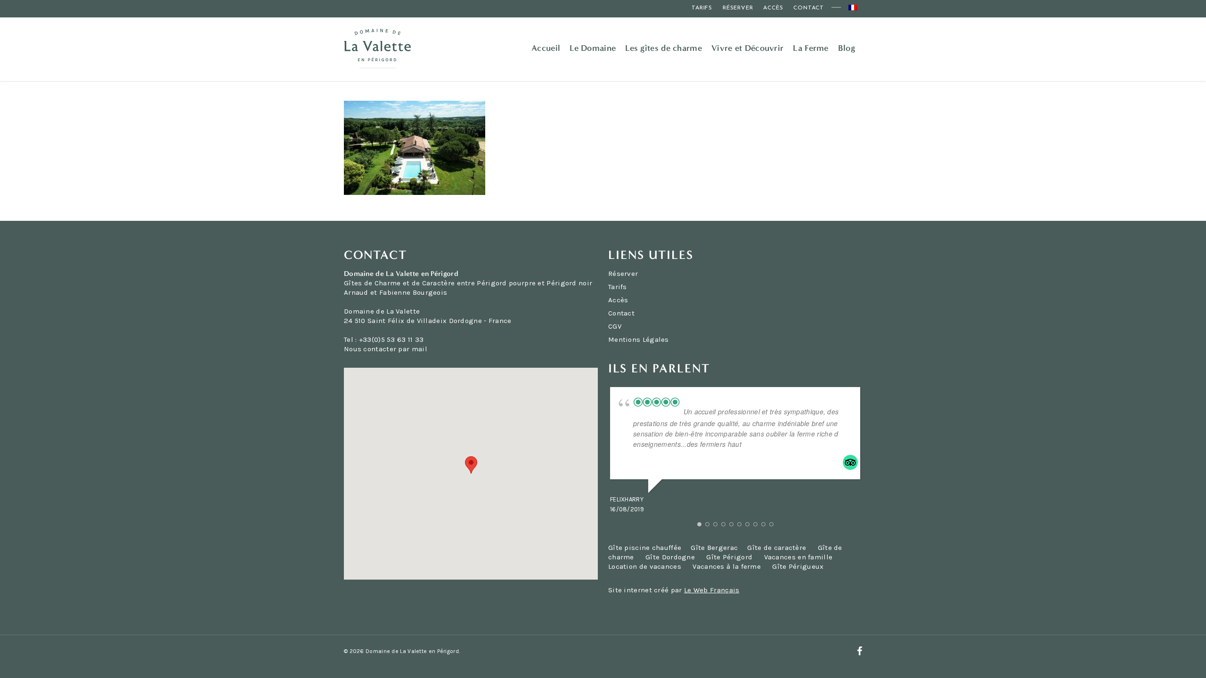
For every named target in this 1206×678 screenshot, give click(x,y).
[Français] (853, 8)
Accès (773, 8)
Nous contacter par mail (385, 349)
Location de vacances (644, 566)
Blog (846, 48)
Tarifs (702, 8)
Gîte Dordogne (670, 557)
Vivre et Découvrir (747, 48)
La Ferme (810, 48)
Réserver (738, 8)
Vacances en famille (798, 557)
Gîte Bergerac (714, 547)
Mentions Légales (638, 339)
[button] (471, 465)
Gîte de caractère (777, 547)
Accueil (545, 48)
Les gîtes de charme (663, 48)
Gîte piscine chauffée (644, 547)
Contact (808, 8)
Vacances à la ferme (727, 566)
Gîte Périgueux (797, 566)
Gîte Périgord (729, 557)
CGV (614, 326)
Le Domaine (593, 48)
